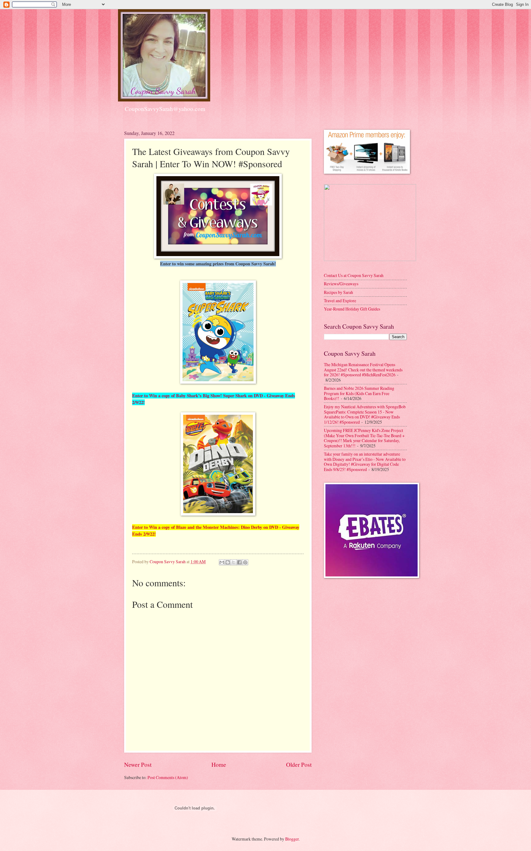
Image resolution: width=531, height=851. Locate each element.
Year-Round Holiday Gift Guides (352, 309)
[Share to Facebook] (239, 562)
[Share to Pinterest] (245, 562)
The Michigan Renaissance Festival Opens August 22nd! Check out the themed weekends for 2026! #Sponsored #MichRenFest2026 (363, 370)
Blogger (292, 839)
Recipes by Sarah (338, 292)
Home (218, 764)
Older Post (299, 764)
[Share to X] (233, 562)
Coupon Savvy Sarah (168, 561)
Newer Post (137, 764)
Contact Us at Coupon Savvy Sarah (354, 275)
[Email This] (222, 562)
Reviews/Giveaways (341, 284)
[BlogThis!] (228, 562)
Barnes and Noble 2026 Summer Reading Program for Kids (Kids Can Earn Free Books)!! (359, 393)
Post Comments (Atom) (168, 777)
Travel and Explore (340, 300)
